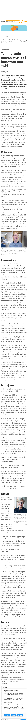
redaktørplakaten (4, 719)
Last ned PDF (23, 41)
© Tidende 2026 (4, 42)
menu (25, 21)
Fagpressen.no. (19, 710)
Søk (22, 21)
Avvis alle (7, 715)
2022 (9, 36)
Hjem (2, 36)
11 (11, 36)
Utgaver (5, 36)
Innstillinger (23, 719)
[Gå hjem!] (3, 22)
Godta (13, 715)
